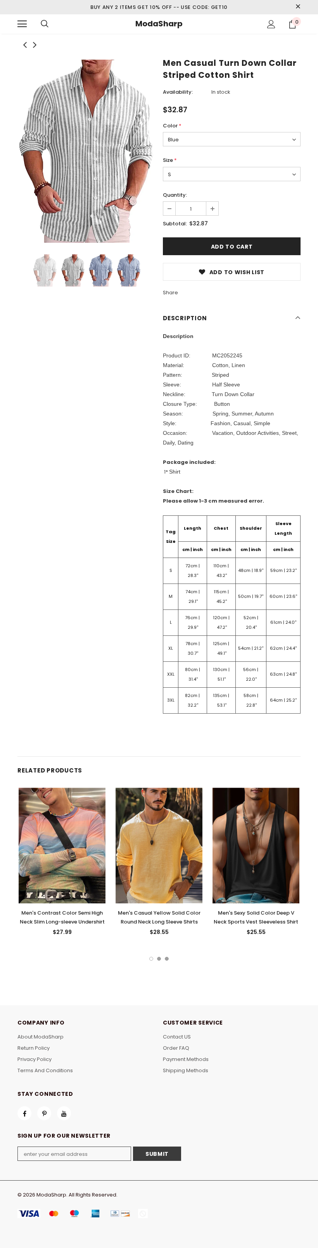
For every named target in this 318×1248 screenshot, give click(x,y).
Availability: (178, 92)
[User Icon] (271, 24)
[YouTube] (64, 1113)
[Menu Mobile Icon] (22, 24)
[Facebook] (24, 1113)
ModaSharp (159, 23)
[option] (86, 151)
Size (170, 160)
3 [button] (167, 959)
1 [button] (151, 959)
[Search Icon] (44, 24)
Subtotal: (175, 223)
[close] (298, 7)
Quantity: (175, 195)
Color (172, 125)
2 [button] (159, 959)
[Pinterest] (44, 1113)
